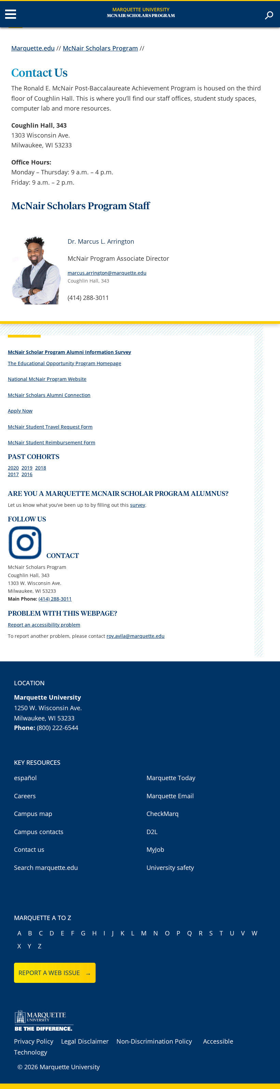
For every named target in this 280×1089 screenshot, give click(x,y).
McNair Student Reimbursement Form (51, 442)
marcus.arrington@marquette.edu (107, 273)
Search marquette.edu (46, 867)
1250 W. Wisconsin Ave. (48, 708)
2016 (27, 474)
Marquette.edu (33, 48)
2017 (13, 474)
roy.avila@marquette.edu (136, 636)
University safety (170, 867)
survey (137, 505)
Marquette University (140, 9)
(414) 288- (55, 599)
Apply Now (20, 410)
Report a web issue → (54, 973)
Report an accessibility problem (44, 624)
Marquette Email (170, 796)
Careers (25, 796)
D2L (151, 832)
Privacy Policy (33, 1041)
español (25, 778)
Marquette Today (170, 778)
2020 (13, 467)
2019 (27, 467)
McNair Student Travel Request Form (50, 427)
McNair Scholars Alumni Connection (49, 395)
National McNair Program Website (47, 379)
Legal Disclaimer (85, 1041)
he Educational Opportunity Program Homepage (66, 363)
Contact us (29, 849)
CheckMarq (162, 813)
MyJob (155, 849)
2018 (40, 467)
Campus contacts (39, 832)
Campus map (33, 813)
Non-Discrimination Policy (154, 1041)
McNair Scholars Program (141, 16)
